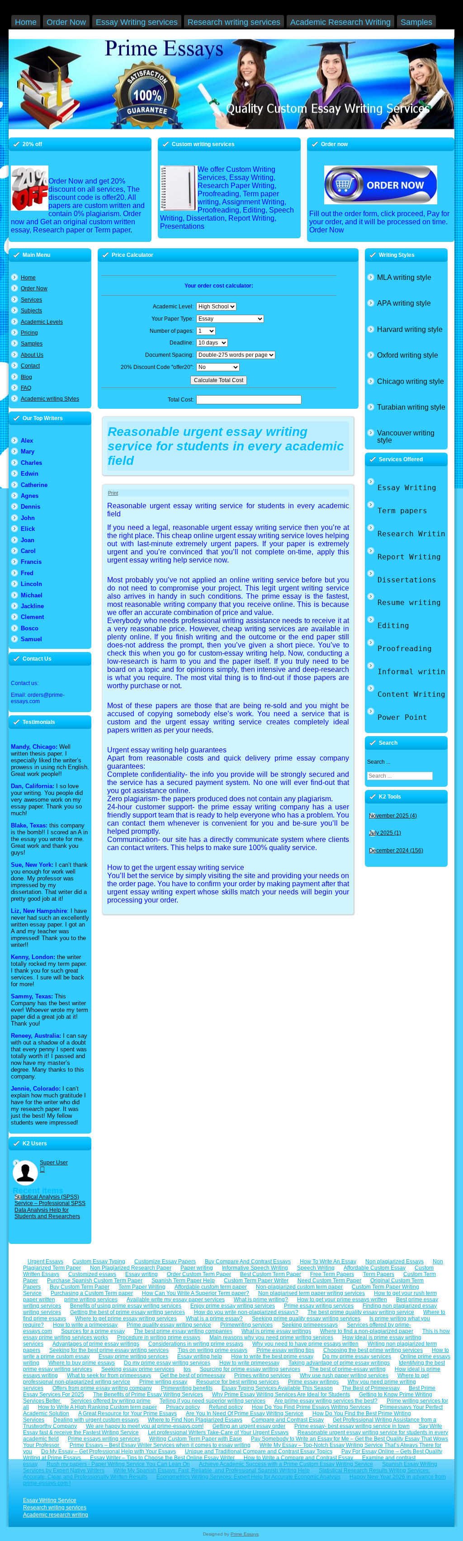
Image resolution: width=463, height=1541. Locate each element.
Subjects (31, 310)
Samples (32, 343)
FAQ (26, 388)
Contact (30, 366)
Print (113, 493)
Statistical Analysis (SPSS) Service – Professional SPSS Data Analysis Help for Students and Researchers (49, 1207)
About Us (32, 355)
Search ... (378, 762)
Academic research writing (55, 1515)
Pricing (29, 333)
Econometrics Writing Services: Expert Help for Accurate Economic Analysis (248, 1477)
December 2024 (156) (396, 850)
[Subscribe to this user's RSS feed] (42, 1169)
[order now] (380, 184)
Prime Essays (245, 1534)
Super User (54, 1162)
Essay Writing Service (49, 1500)
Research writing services (54, 1507)
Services (31, 300)
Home (28, 277)
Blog (26, 377)
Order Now (34, 288)
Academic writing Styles (50, 399)
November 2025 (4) (393, 816)
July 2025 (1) (385, 833)
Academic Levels (42, 322)
